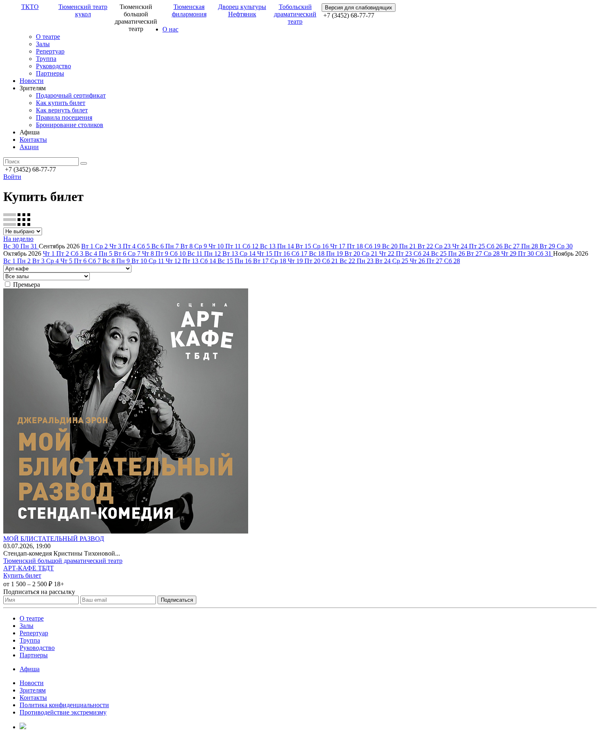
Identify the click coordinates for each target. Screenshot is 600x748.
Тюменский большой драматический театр (62, 560)
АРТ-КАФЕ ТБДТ (28, 568)
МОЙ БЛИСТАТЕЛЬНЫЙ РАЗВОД (53, 538)
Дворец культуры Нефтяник (242, 10)
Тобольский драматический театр (295, 14)
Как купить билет (60, 102)
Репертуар (50, 51)
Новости (32, 80)
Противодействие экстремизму (63, 712)
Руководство (53, 66)
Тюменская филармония (189, 10)
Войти (12, 176)
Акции (29, 146)
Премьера (26, 284)
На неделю (18, 238)
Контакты (33, 139)
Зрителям (33, 690)
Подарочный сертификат (71, 95)
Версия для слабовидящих (358, 7)
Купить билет (22, 575)
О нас (170, 29)
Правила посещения (64, 117)
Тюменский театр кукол (82, 10)
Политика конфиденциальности (64, 704)
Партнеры (50, 73)
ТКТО (30, 6)
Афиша (30, 668)
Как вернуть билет (62, 110)
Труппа (46, 58)
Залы (43, 43)
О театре (48, 36)
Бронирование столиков (69, 124)
